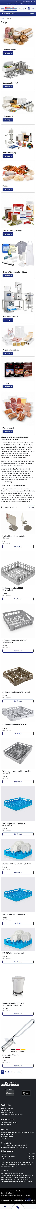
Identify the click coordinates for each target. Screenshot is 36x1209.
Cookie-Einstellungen (7, 1193)
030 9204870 (7, 1143)
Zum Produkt (18, 546)
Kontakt (27, 1195)
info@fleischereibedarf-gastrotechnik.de (15, 1145)
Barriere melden (6, 1124)
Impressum (18, 1)
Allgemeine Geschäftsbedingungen (12, 1114)
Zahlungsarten (5, 1110)
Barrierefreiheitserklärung (9, 1122)
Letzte (19, 1072)
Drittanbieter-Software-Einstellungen (12, 1195)
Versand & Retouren (7, 1108)
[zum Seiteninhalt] (28, 1199)
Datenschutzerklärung (29, 1)
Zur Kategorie (8, 53)
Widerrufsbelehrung (7, 1112)
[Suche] (20, 8)
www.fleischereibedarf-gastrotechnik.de (15, 1147)
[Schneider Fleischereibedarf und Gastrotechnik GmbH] (10, 1083)
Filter (32, 507)
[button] (24, 8)
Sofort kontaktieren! (9, 13)
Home (3, 18)
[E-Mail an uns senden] (5, 1206)
